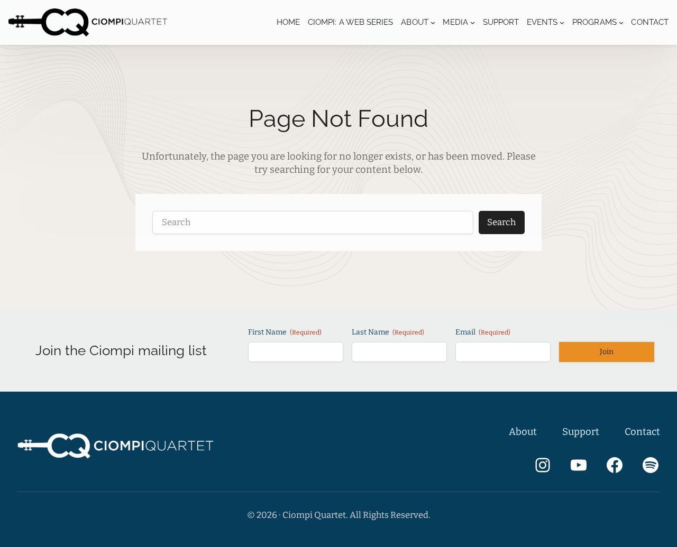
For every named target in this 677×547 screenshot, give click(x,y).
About (523, 432)
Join (607, 351)
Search (501, 222)
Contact (642, 432)
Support (580, 432)
